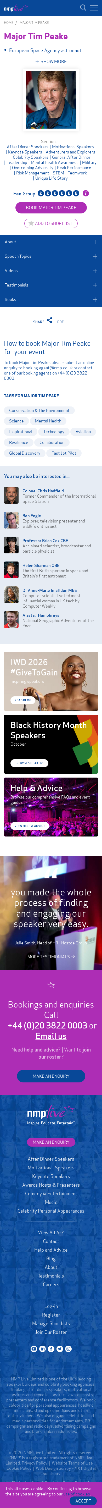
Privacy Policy (34, 1463)
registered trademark (49, 1457)
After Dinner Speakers (27, 146)
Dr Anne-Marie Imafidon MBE (49, 590)
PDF (60, 322)
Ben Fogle (31, 515)
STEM (58, 172)
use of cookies (76, 1493)
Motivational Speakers (73, 146)
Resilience (18, 442)
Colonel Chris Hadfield (43, 490)
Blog (51, 1258)
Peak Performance (74, 167)
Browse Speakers (29, 763)
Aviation (83, 431)
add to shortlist (53, 223)
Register (51, 1315)
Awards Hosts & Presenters (51, 1185)
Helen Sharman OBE (41, 565)
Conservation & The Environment (39, 410)
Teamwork (77, 172)
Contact (51, 1241)
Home (9, 22)
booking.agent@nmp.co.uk (48, 367)
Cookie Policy (19, 1468)
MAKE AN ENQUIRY (51, 1076)
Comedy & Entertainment (51, 1193)
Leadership (17, 162)
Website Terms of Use (72, 1463)
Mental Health (48, 420)
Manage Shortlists (51, 1323)
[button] (94, 8)
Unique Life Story (51, 178)
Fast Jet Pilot (64, 453)
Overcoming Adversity (32, 167)
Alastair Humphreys (40, 615)
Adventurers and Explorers (70, 152)
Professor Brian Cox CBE (45, 540)
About (10, 241)
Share (39, 322)
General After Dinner (71, 157)
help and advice (41, 1050)
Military (89, 162)
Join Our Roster (51, 1332)
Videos (11, 270)
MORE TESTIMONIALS (49, 956)
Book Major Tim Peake (51, 207)
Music (51, 1202)
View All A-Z (51, 1232)
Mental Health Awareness (54, 162)
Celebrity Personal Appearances (51, 1211)
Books (10, 299)
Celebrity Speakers (30, 157)
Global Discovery (24, 453)
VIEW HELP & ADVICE (29, 826)
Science (16, 420)
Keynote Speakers (25, 152)
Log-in (51, 1306)
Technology (53, 431)
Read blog (22, 700)
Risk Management (32, 172)
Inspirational (20, 431)
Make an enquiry (51, 1142)
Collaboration (51, 442)
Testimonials (16, 285)
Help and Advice (51, 1250)
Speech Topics (18, 256)
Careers (51, 1284)
